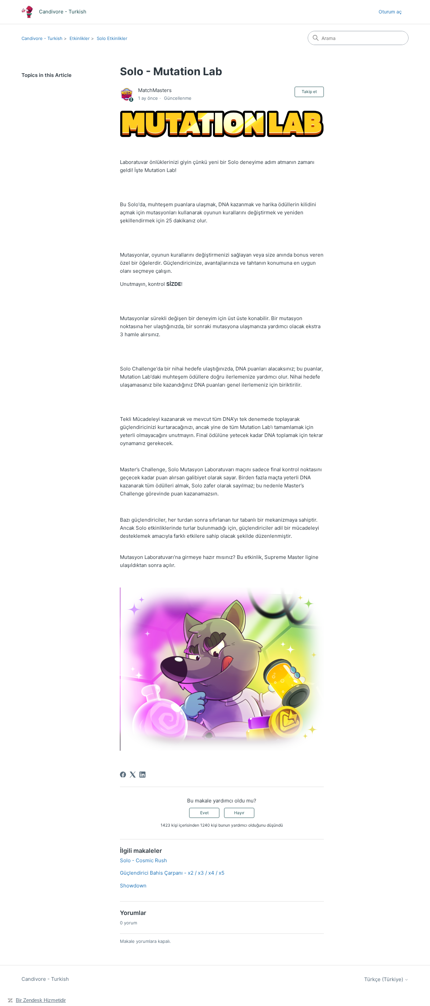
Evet (204, 812)
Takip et (309, 91)
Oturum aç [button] (390, 11)
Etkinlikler (80, 38)
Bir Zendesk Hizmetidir (41, 1000)
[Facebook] (123, 775)
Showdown (133, 885)
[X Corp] (133, 775)
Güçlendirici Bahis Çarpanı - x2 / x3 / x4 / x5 (172, 873)
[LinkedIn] (142, 775)
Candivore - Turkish (42, 38)
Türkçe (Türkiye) (384, 979)
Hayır (239, 812)
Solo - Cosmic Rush (143, 860)
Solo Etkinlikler (112, 38)
